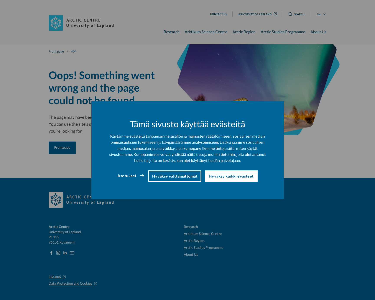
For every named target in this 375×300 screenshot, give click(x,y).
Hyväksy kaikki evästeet (231, 176)
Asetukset (126, 175)
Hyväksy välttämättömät (174, 176)
